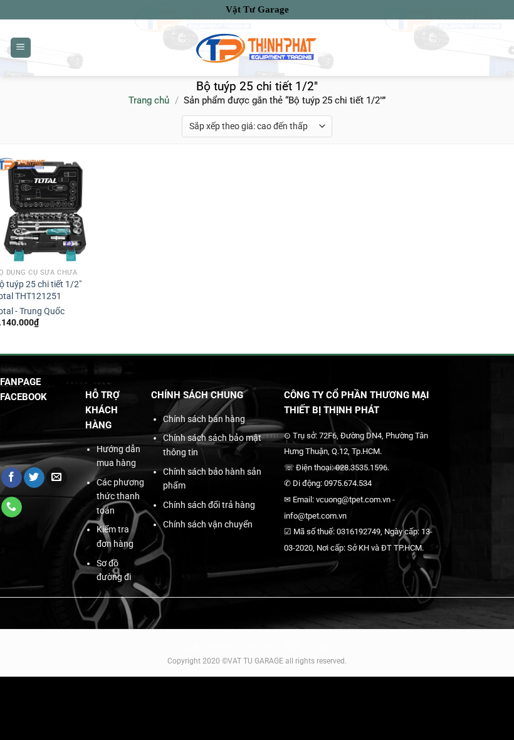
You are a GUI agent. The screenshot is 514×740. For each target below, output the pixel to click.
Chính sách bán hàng (204, 419)
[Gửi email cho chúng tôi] (56, 478)
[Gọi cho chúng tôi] (11, 507)
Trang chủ (148, 100)
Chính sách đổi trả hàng (209, 505)
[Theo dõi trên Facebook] (11, 478)
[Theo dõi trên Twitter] (34, 478)
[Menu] (21, 48)
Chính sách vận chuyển (208, 524)
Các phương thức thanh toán (120, 496)
